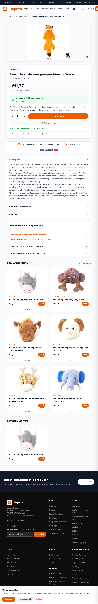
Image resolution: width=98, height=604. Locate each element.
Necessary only (25, 599)
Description (14, 160)
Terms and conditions (80, 582)
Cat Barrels (76, 527)
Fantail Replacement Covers (57, 582)
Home (9, 16)
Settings (39, 599)
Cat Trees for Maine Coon (80, 518)
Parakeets (11, 555)
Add (28, 309)
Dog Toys (22, 16)
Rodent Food (54, 559)
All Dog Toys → (85, 263)
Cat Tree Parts (78, 523)
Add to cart (59, 116)
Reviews (13, 214)
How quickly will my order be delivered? (28, 253)
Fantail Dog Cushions (57, 577)
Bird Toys (10, 574)
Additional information (20, 207)
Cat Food (75, 539)
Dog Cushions (54, 510)
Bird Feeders (12, 563)
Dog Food (53, 518)
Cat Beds (75, 531)
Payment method (78, 563)
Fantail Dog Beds (56, 514)
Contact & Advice (79, 555)
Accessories (54, 563)
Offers (74, 574)
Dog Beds (53, 506)
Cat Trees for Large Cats (80, 511)
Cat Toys (75, 535)
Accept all (9, 599)
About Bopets (77, 559)
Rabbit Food (54, 555)
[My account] (88, 8)
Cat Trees (76, 506)
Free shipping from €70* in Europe (15, 2)
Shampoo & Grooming (58, 533)
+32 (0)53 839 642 (14, 516)
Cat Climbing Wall (79, 543)
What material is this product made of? (27, 246)
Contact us (86, 482)
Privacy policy (77, 578)
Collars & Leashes (56, 530)
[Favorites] (92, 8)
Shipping (75, 566)
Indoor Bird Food (13, 559)
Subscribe (39, 534)
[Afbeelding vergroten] (86, 56)
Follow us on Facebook (16, 521)
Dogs (15, 16)
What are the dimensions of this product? (28, 235)
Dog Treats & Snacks (57, 522)
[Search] (83, 8)
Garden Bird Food (14, 570)
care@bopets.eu (29, 516)
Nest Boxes (11, 566)
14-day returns (78, 570)
